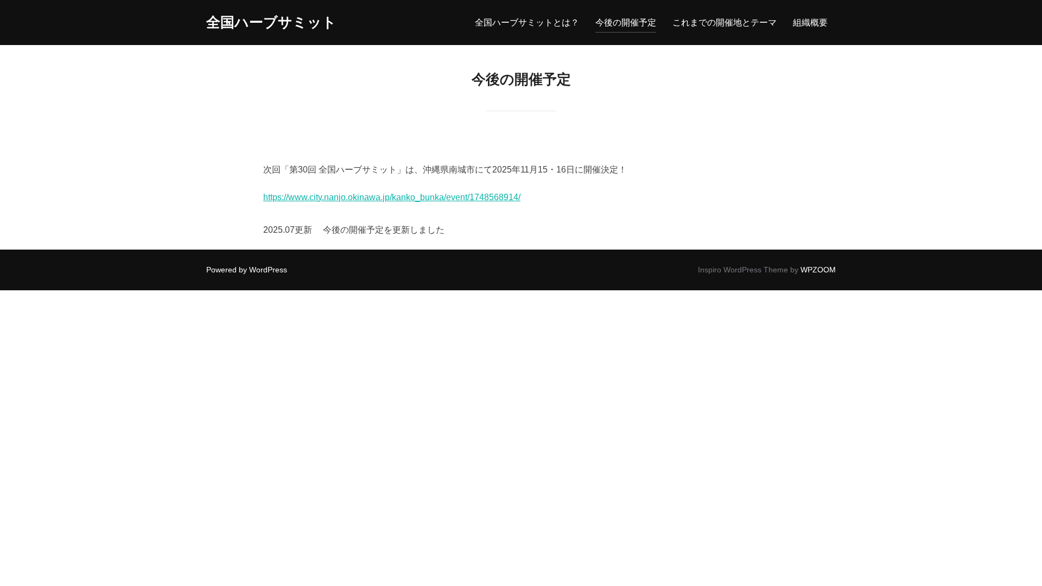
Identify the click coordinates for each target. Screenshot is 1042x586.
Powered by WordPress (246, 269)
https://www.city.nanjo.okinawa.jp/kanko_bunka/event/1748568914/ (391, 197)
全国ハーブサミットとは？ (527, 22)
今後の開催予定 (625, 22)
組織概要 (810, 22)
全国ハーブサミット (271, 22)
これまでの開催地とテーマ (724, 22)
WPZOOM (818, 269)
